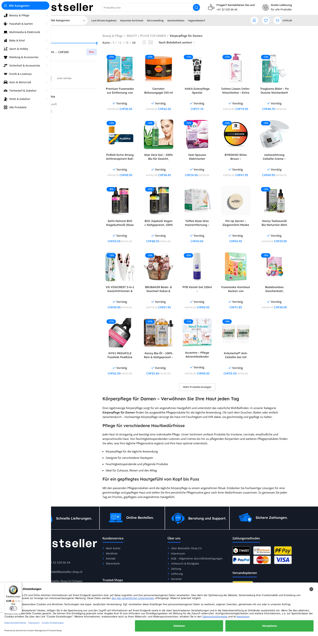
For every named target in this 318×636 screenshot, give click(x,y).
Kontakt (110, 558)
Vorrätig (47, 111)
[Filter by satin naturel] (64, 78)
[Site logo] (65, 7)
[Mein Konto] (254, 20)
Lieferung (177, 573)
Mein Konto (113, 548)
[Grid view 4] (151, 42)
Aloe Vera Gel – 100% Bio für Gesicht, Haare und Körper (158, 158)
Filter (91, 51)
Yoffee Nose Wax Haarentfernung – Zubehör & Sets (197, 225)
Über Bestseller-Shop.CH (186, 548)
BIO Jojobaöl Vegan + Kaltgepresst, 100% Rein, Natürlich (158, 225)
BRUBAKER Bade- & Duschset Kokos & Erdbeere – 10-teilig (158, 291)
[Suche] (196, 7)
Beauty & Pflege (112, 36)
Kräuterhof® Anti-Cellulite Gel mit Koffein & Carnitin (236, 357)
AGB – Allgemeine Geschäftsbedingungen (197, 558)
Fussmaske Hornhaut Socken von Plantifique (235, 291)
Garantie (176, 579)
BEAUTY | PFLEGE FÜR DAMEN (146, 36)
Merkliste (112, 553)
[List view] (144, 42)
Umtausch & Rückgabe (185, 563)
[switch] (13, 608)
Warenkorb (113, 563)
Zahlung (176, 568)
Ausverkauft (49, 104)
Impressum (178, 553)
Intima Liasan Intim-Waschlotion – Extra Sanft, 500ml (235, 92)
